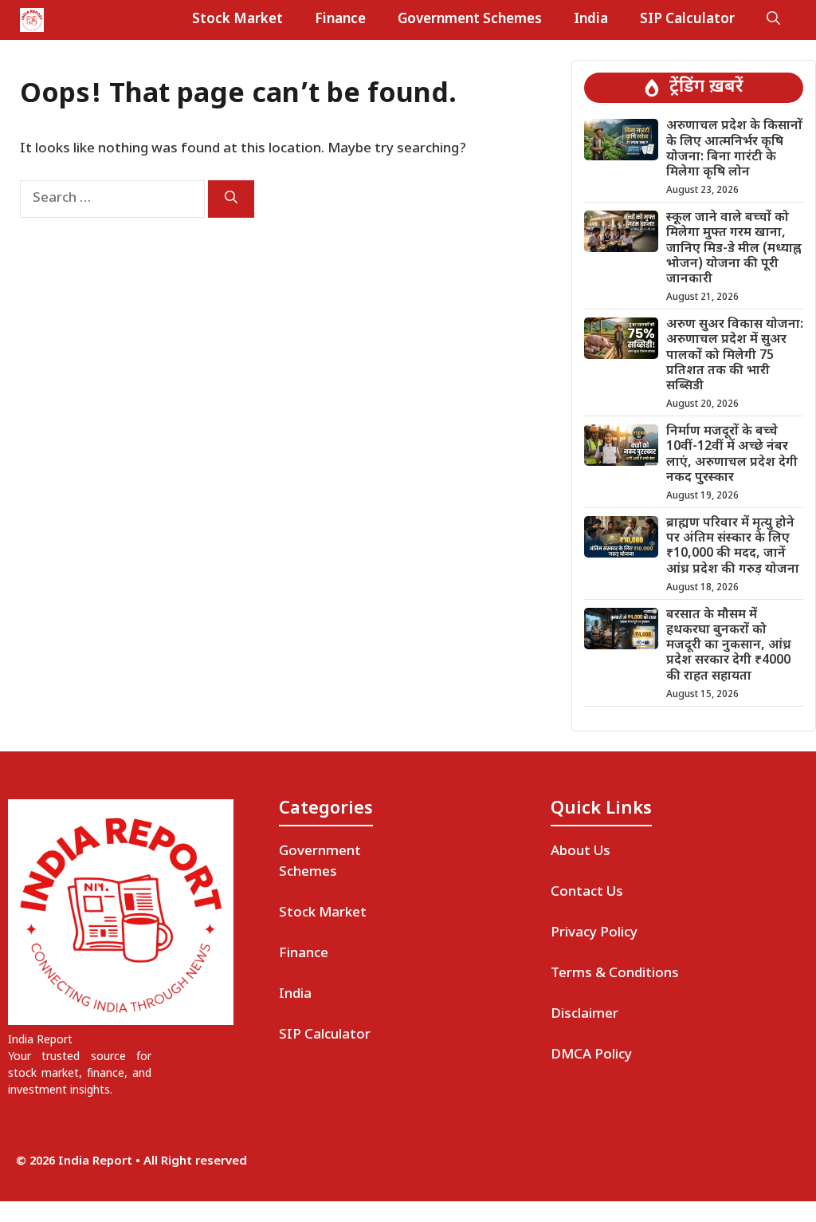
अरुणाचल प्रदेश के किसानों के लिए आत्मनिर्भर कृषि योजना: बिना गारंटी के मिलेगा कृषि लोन (734, 149)
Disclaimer (584, 1014)
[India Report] (32, 20)
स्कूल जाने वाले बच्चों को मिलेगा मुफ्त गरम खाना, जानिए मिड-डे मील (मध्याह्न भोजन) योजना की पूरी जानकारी (734, 249)
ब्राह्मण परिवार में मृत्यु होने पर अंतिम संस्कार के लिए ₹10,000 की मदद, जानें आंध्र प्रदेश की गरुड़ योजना (732, 546)
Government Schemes (470, 20)
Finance (340, 20)
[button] (773, 20)
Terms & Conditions (615, 974)
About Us (580, 852)
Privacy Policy (594, 933)
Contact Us (587, 892)
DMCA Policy (591, 1055)
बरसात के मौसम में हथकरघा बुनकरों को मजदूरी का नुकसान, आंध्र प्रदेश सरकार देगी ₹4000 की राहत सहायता (728, 646)
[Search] (231, 199)
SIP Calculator (687, 20)
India (591, 20)
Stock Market (237, 20)
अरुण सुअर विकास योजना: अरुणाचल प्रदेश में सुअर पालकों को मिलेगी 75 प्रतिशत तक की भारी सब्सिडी (734, 356)
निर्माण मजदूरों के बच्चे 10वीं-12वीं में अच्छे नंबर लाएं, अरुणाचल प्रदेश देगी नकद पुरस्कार (732, 455)
